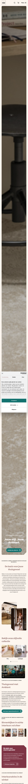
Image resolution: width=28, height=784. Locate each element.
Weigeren (14, 409)
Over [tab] (23, 377)
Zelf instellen (13, 405)
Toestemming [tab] (5, 377)
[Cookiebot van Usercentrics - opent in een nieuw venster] (20, 373)
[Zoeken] (14, 3)
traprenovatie (5, 696)
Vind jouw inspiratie (9, 764)
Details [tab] (14, 377)
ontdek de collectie (13, 550)
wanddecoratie (19, 696)
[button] (10, 661)
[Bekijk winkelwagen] (18, 3)
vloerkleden (11, 696)
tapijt (12, 695)
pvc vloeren (18, 695)
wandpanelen (5, 698)
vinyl (15, 695)
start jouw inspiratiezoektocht (11, 711)
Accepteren (14, 400)
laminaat (8, 695)
